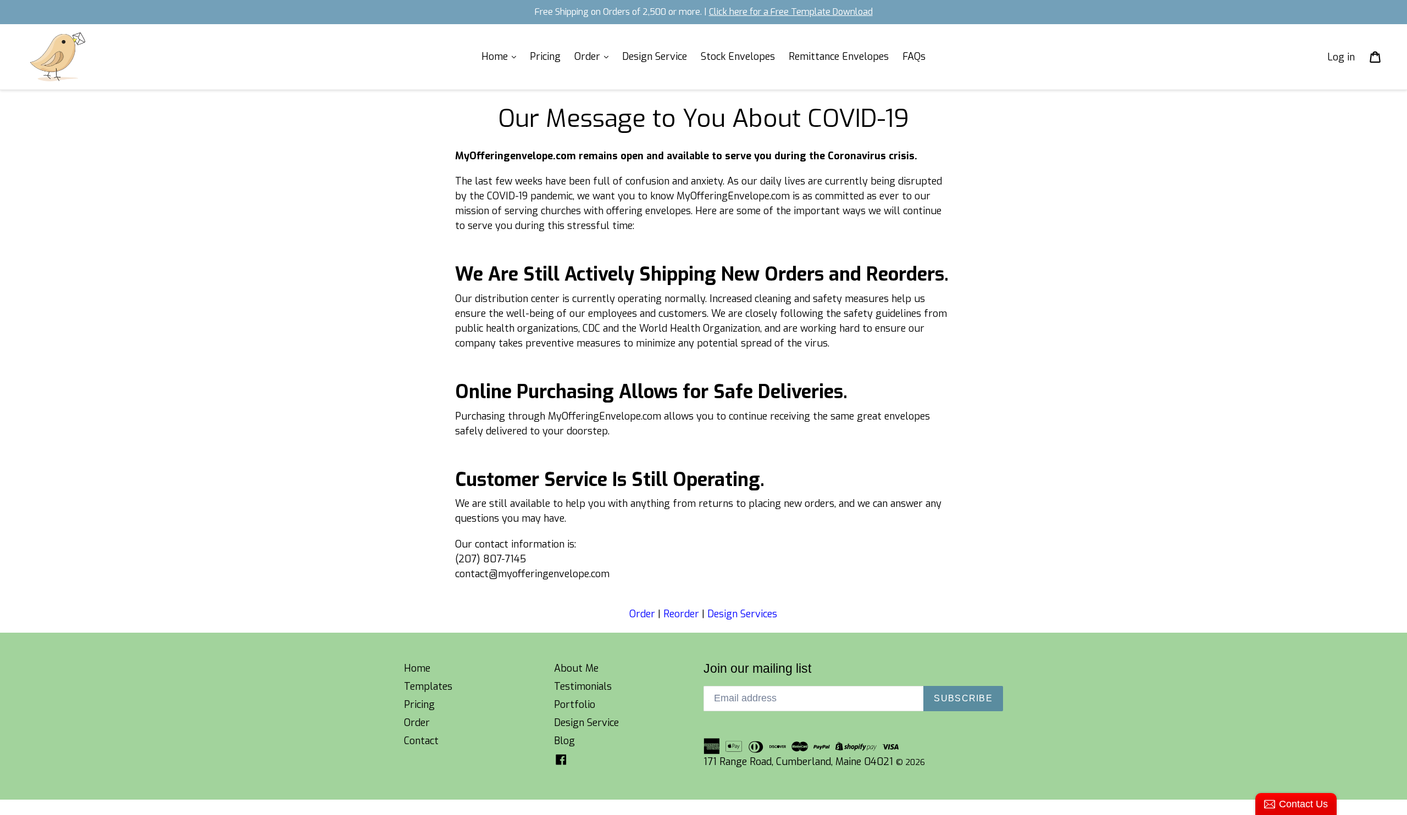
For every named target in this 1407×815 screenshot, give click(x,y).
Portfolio (574, 704)
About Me (576, 668)
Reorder (681, 614)
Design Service (654, 56)
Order (588, 56)
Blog (564, 740)
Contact (421, 740)
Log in (1341, 56)
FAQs (914, 56)
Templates (428, 686)
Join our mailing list (757, 668)
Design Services (742, 614)
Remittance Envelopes (839, 56)
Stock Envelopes (738, 56)
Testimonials (583, 686)
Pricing (545, 56)
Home (496, 56)
